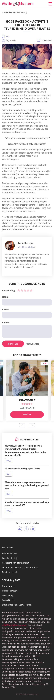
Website (27, 414)
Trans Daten (8, 600)
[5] (31, 290)
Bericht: (6, 322)
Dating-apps (8, 586)
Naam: (5, 296)
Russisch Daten (9, 590)
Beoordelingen (9, 553)
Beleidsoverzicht (10, 572)
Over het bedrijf (10, 558)
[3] (24, 290)
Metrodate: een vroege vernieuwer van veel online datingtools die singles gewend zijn (27, 485)
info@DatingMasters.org (14, 625)
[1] (18, 290)
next (32, 425)
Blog (8, 36)
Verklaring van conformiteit (15, 562)
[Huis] (18, 4)
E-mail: (5, 309)
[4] (28, 290)
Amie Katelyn (26, 243)
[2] (21, 290)
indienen (13, 343)
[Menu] (50, 3)
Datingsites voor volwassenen (17, 604)
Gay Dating (7, 595)
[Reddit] (19, 528)
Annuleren (32, 343)
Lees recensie (27, 407)
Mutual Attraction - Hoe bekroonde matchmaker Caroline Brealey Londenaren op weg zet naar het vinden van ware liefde (26, 450)
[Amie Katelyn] (10, 245)
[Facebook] (26, 528)
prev (22, 425)
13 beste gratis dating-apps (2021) (22, 468)
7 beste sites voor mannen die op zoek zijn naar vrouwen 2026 (27, 504)
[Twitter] (32, 528)
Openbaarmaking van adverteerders (20, 567)
